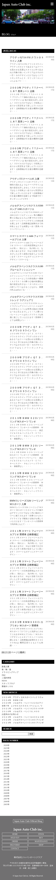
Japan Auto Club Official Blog (28, 821)
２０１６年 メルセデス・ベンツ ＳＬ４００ (20, 711)
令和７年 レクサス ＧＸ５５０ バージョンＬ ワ (22, 706)
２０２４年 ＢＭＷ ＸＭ (12, 700)
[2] (6, 652)
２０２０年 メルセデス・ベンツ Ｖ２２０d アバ (22, 703)
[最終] (22, 652)
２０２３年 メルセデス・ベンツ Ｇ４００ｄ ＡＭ (23, 717)
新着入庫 (5, 667)
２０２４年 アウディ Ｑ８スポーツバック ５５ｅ (23, 697)
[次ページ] (13, 652)
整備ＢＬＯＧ (7, 686)
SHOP (41, 845)
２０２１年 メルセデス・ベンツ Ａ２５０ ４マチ (23, 708)
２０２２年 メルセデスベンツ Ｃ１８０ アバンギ (23, 720)
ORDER (15, 841)
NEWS (4, 681)
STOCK (41, 834)
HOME (15, 834)
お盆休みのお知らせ (10, 714)
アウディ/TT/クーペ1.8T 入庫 (24, 179)
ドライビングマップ (10, 672)
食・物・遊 (6, 669)
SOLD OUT (15, 838)
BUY (41, 838)
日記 (3, 675)
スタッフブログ (8, 683)
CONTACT (15, 849)
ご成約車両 (6, 678)
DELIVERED (15, 845)
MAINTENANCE (41, 841)
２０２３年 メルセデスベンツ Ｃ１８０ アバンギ (23, 723)
